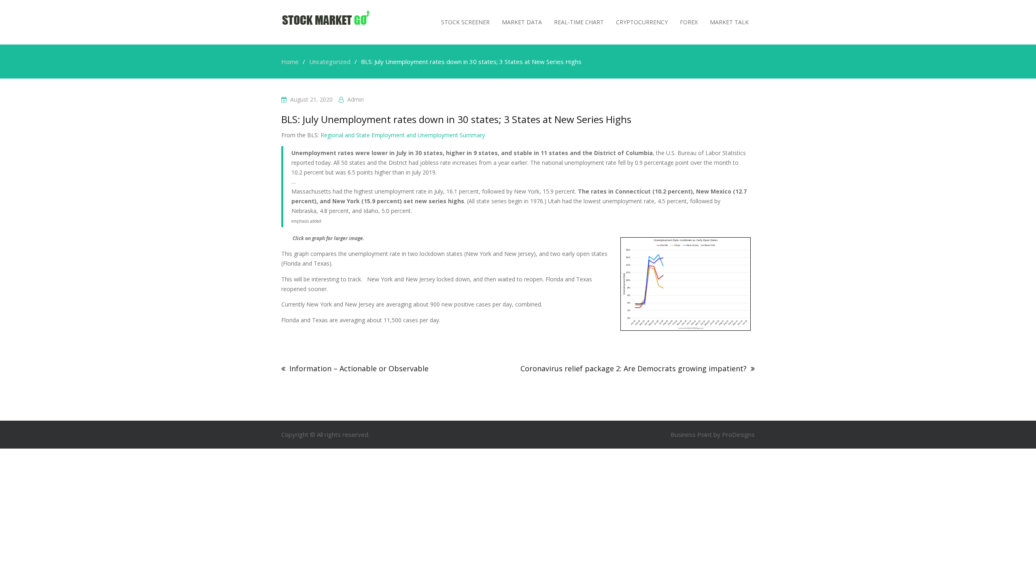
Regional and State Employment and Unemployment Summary (403, 135)
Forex (689, 22)
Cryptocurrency (642, 22)
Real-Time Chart (579, 22)
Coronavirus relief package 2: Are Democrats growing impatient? (633, 368)
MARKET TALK (729, 22)
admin (355, 99)
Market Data (522, 22)
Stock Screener (465, 22)
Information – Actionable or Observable (359, 368)
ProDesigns (738, 434)
